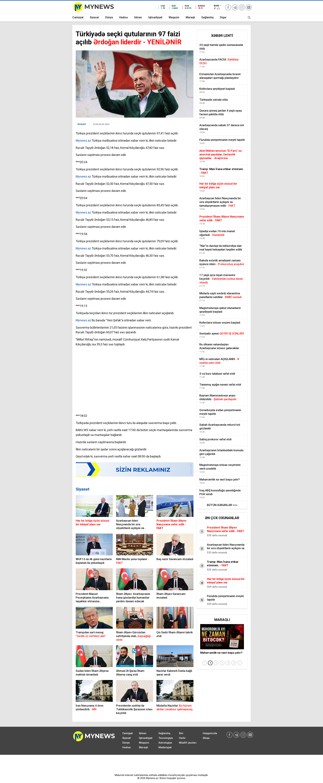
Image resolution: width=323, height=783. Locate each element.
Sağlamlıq (207, 17)
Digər (223, 17)
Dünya (109, 17)
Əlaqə (206, 737)
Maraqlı (190, 17)
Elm (181, 733)
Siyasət (94, 17)
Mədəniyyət (165, 747)
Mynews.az (83, 140)
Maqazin (174, 17)
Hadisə (123, 17)
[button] (210, 663)
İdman (138, 17)
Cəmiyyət (77, 17)
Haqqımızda (210, 733)
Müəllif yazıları (187, 742)
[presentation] (204, 663)
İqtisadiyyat (155, 17)
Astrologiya (165, 742)
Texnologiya (165, 737)
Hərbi (182, 737)
